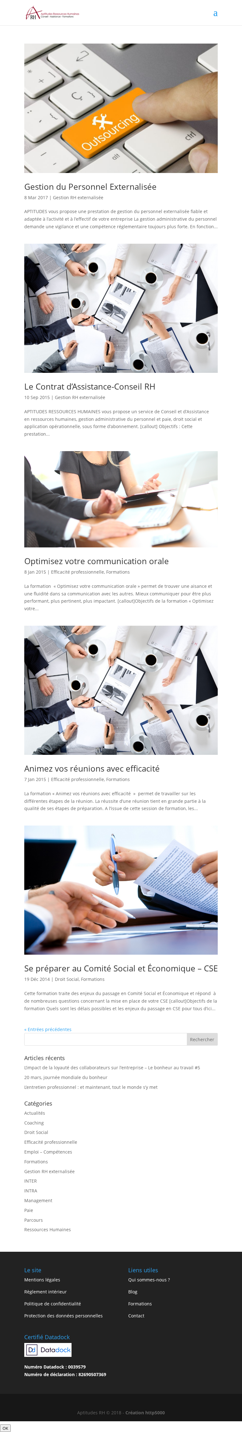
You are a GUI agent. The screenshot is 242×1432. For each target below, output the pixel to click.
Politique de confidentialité (52, 1304)
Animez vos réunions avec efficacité (92, 768)
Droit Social (67, 979)
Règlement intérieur (45, 1292)
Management (38, 1200)
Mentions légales (42, 1280)
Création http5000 (145, 1413)
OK (5, 1428)
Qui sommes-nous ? (149, 1280)
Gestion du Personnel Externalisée (90, 186)
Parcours (33, 1220)
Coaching (34, 1123)
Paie (28, 1210)
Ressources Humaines (47, 1229)
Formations (118, 572)
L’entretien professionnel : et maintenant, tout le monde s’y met (91, 1087)
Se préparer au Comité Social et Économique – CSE (121, 968)
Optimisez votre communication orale (96, 561)
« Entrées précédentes (48, 1029)
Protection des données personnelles (63, 1316)
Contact (136, 1316)
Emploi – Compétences (48, 1152)
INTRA (30, 1191)
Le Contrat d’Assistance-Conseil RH (89, 386)
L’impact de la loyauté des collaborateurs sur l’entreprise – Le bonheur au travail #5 (112, 1068)
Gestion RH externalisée (78, 197)
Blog (132, 1292)
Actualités (34, 1113)
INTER (30, 1181)
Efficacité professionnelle (77, 572)
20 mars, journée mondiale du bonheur (65, 1077)
